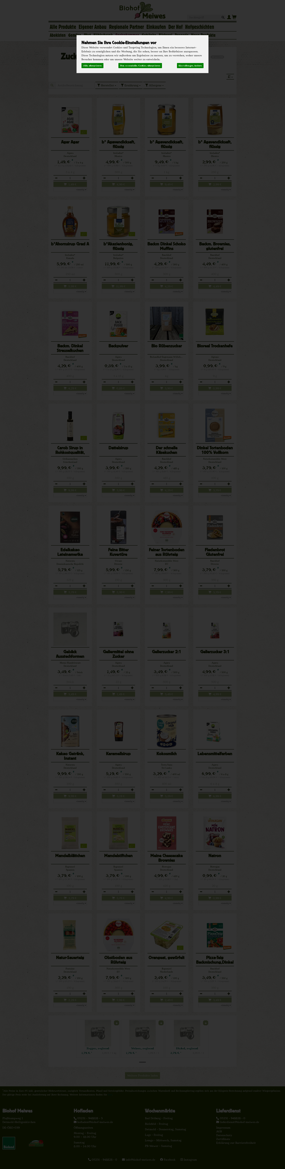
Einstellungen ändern (190, 65)
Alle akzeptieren (92, 65)
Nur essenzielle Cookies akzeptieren (140, 65)
